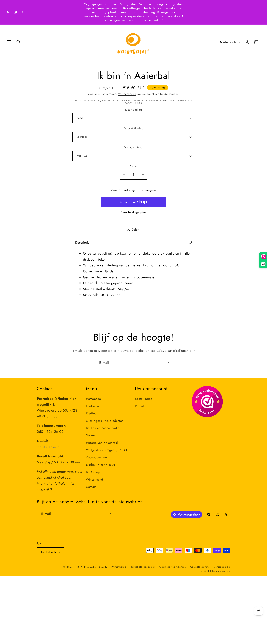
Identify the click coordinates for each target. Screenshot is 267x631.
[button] (9, 42)
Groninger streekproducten (105, 421)
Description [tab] (83, 242)
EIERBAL (78, 567)
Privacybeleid (119, 567)
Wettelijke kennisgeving (217, 571)
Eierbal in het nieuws (100, 465)
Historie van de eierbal (102, 443)
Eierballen (93, 406)
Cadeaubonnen (96, 457)
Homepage (93, 399)
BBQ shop (93, 472)
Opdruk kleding (133, 128)
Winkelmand (94, 479)
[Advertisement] (117, 603)
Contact (91, 487)
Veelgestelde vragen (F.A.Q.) (106, 450)
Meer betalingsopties (133, 212)
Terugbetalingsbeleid (143, 567)
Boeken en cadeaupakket (103, 428)
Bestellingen (143, 399)
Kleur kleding (133, 110)
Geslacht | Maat (133, 147)
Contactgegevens (200, 567)
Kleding (91, 413)
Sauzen (91, 435)
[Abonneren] (167, 363)
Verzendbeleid (222, 567)
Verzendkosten (127, 94)
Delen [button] (135, 229)
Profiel (139, 406)
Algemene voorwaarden (172, 567)
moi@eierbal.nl (48, 446)
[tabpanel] (133, 274)
